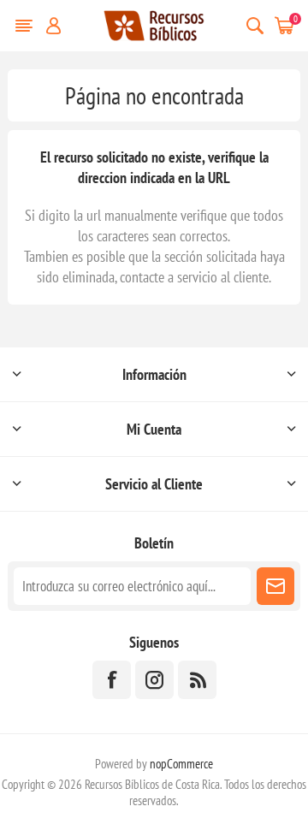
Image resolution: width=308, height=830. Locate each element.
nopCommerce (181, 764)
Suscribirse (275, 586)
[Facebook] (111, 680)
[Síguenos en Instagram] (154, 680)
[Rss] (197, 680)
